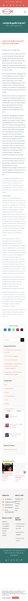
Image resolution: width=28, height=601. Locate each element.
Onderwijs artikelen (9, 396)
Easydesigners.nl (14, 555)
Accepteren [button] (15, 597)
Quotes (17, 508)
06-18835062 (8, 499)
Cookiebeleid (5, 528)
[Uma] (7, 415)
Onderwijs (17, 501)
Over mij (4, 530)
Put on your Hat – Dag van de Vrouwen (16, 425)
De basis (7, 392)
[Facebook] (5, 329)
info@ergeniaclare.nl (9, 502)
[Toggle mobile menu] (25, 12)
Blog (6, 384)
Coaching (17, 503)
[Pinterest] (17, 329)
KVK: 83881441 (9, 507)
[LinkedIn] (9, 329)
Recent (19, 410)
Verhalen (7, 403)
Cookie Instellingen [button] (6, 597)
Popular (9, 410)
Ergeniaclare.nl (9, 505)
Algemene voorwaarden (5, 523)
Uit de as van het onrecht (11, 360)
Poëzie (6, 400)
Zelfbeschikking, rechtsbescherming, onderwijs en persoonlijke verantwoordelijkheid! (14, 366)
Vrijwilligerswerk (19, 499)
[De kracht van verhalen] (7, 434)
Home (7, 25)
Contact (4, 533)
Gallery (9, 467)
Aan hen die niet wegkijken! (11, 356)
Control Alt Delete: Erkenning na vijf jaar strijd (5, 467)
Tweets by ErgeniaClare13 (10, 449)
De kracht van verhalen (15, 434)
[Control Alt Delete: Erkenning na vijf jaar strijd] (7, 467)
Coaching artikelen (9, 388)
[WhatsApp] (13, 329)
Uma (11, 414)
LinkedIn (4, 535)
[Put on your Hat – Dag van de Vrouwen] (7, 424)
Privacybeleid (5, 526)
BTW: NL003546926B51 (9, 511)
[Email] (21, 329)
